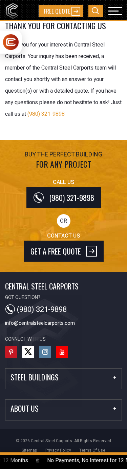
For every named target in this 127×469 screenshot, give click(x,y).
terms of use (92, 450)
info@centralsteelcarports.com (40, 323)
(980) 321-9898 (46, 114)
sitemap (29, 450)
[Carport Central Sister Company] (11, 42)
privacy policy (58, 450)
